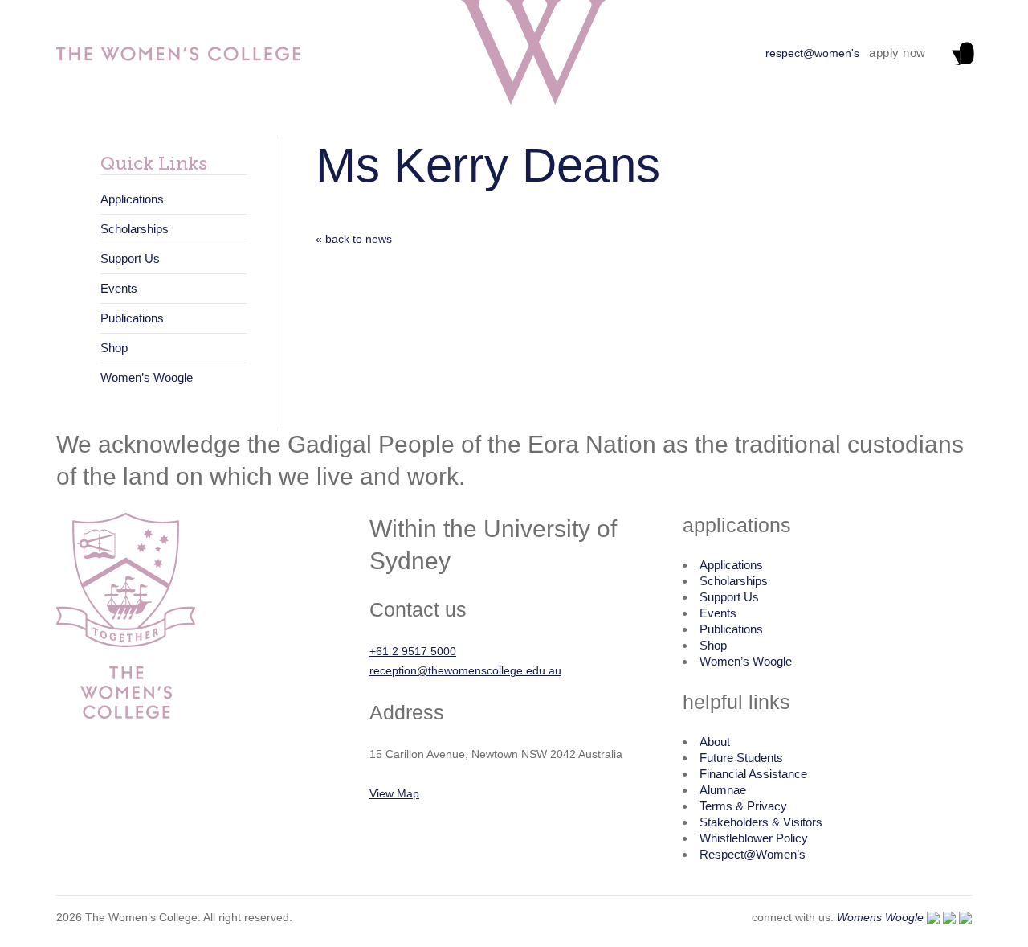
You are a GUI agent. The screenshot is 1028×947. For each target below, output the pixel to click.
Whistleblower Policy (754, 838)
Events (118, 288)
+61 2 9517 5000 (412, 651)
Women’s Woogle (146, 377)
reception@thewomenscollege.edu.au (465, 670)
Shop (114, 348)
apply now (897, 52)
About (715, 741)
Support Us (130, 258)
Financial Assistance (753, 774)
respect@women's (812, 53)
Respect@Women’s (753, 854)
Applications (132, 199)
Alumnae (723, 790)
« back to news (354, 238)
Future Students (741, 758)
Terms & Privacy (743, 806)
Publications (132, 318)
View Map (394, 793)
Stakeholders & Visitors (761, 822)
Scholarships (134, 229)
